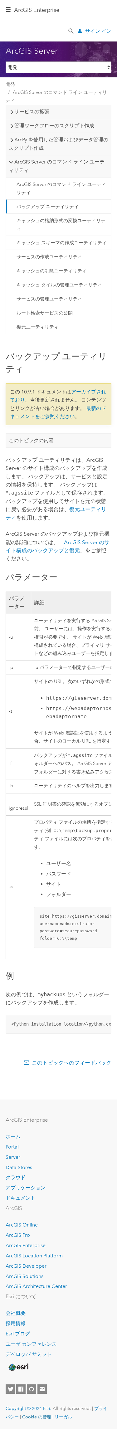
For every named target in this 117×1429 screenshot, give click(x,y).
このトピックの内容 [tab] (31, 440)
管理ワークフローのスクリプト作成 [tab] (54, 126)
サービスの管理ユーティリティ (49, 299)
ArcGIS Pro (18, 1235)
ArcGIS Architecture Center (36, 1286)
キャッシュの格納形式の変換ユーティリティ (61, 225)
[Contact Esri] (42, 1389)
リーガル (63, 1416)
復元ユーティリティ (38, 327)
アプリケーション (26, 1188)
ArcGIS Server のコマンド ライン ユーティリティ (56, 96)
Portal (12, 1147)
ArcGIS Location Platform (34, 1256)
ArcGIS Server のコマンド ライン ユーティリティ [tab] (57, 166)
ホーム (13, 1136)
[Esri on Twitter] (10, 1389)
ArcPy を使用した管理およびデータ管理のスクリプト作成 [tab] (58, 144)
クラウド (16, 1177)
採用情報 (16, 1323)
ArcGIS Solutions (24, 1276)
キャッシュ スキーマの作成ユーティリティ (62, 243)
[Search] (71, 30)
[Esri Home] (18, 1367)
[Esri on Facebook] (21, 1389)
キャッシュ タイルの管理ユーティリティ (59, 285)
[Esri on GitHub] (31, 1389)
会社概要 (16, 1313)
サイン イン (98, 31)
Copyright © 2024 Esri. (28, 1408)
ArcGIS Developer (26, 1266)
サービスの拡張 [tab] (31, 112)
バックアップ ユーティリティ (48, 206)
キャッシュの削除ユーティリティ (52, 271)
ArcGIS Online (22, 1225)
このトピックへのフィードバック (71, 1063)
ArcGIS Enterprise (36, 10)
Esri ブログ (18, 1334)
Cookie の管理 (36, 1416)
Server (13, 1157)
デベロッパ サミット (29, 1354)
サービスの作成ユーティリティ (49, 257)
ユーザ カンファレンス (31, 1344)
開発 (10, 84)
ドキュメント (21, 1198)
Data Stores (19, 1167)
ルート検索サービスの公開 (45, 313)
